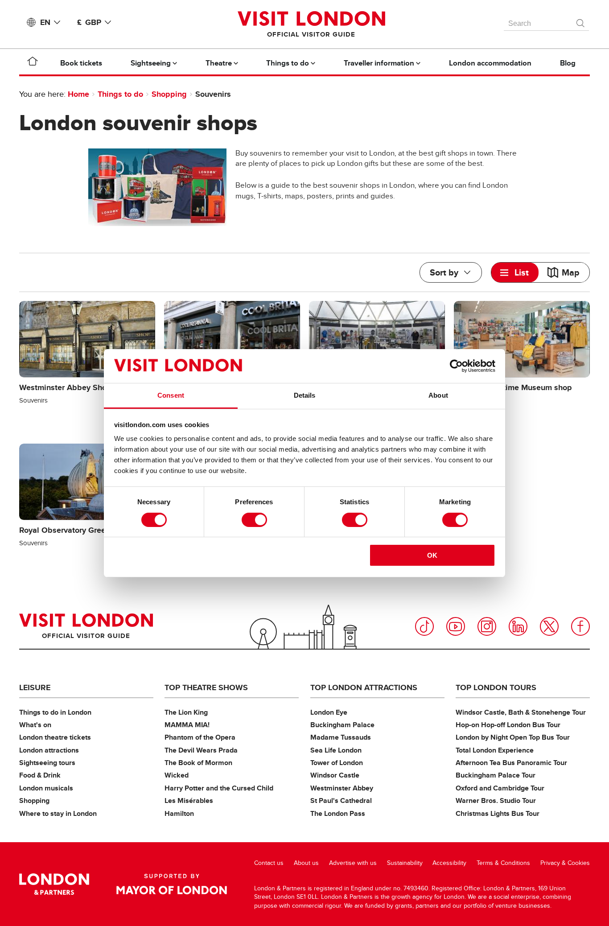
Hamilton (179, 813)
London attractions (49, 750)
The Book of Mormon (198, 762)
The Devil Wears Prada (201, 750)
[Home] (32, 62)
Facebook (580, 626)
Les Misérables (189, 800)
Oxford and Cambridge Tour (500, 788)
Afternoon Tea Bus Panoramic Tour (511, 762)
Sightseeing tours (47, 762)
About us (306, 863)
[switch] (254, 520)
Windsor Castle (334, 775)
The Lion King (186, 712)
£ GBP (89, 22)
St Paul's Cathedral (341, 800)
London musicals (46, 788)
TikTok (424, 626)
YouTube (455, 626)
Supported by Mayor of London (171, 884)
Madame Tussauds (340, 737)
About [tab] (438, 395)
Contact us (269, 863)
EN (45, 22)
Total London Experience (495, 750)
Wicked (177, 775)
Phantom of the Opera (200, 737)
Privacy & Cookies (565, 863)
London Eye (328, 712)
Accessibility (449, 863)
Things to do (120, 94)
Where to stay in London (58, 813)
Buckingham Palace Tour (495, 775)
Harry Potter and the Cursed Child (219, 788)
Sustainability (405, 863)
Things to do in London (55, 712)
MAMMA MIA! (187, 725)
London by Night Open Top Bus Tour (513, 737)
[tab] (515, 272)
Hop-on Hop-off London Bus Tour (508, 725)
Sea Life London (336, 750)
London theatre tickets (55, 737)
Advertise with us (353, 863)
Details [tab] (305, 395)
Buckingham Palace (342, 725)
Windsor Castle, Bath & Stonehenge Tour (521, 712)
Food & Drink (40, 775)
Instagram (486, 626)
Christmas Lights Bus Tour (497, 813)
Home (78, 94)
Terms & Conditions (503, 863)
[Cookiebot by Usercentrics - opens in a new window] (456, 366)
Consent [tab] (170, 395)
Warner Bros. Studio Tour (496, 800)
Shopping (169, 94)
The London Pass (337, 813)
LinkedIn (518, 626)
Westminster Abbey (341, 788)
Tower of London (336, 762)
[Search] (581, 21)
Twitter (549, 626)
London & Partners (54, 884)
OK (432, 555)
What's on (35, 725)
